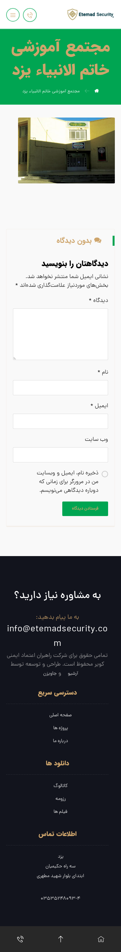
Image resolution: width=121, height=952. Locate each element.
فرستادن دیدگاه (85, 508)
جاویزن (50, 673)
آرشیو (73, 673)
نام (102, 372)
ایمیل (99, 406)
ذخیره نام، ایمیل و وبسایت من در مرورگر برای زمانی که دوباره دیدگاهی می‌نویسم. (67, 482)
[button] (13, 15)
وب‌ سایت (96, 439)
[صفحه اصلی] (101, 939)
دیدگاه (98, 300)
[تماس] (20, 939)
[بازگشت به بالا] (60, 939)
